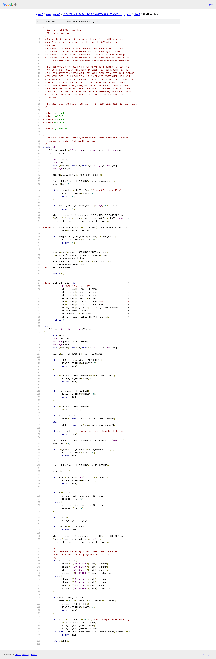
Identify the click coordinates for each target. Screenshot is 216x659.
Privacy (25, 654)
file (96, 21)
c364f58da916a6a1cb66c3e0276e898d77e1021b (92, 14)
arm (48, 14)
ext (129, 14)
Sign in (210, 4)
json (210, 654)
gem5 (39, 14)
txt (203, 654)
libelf (137, 14)
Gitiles (18, 654)
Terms (34, 654)
